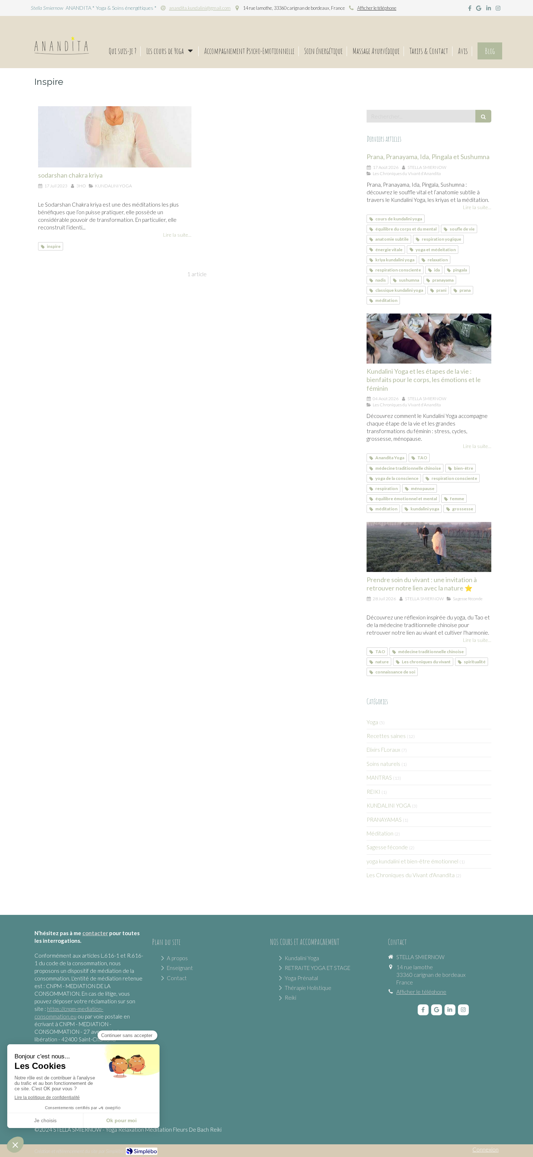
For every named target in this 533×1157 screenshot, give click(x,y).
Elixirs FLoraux (383, 749)
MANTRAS (379, 777)
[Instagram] (498, 9)
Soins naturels (383, 763)
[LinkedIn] (488, 9)
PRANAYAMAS (384, 819)
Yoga (372, 722)
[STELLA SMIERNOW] (61, 52)
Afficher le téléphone (376, 8)
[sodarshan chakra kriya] (114, 136)
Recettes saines (386, 736)
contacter (95, 933)
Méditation (380, 833)
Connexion (485, 1149)
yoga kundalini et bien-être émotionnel (412, 861)
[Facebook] (469, 9)
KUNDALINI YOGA (389, 805)
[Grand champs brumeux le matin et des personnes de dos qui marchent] (429, 547)
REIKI (373, 791)
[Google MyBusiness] (478, 9)
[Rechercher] (483, 116)
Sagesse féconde (387, 847)
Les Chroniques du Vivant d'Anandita (411, 875)
